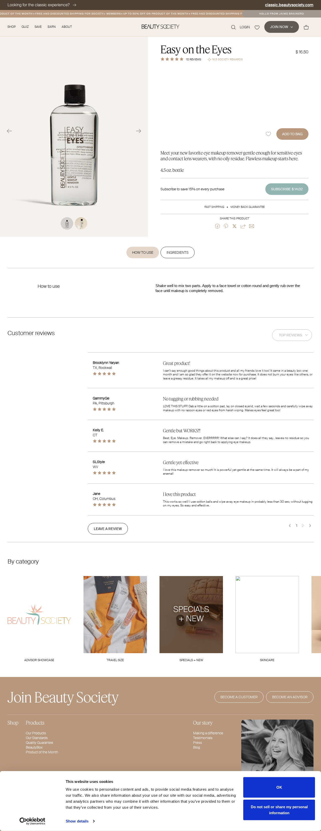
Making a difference (208, 733)
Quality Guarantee (39, 742)
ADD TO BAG (292, 134)
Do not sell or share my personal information (279, 809)
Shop (12, 27)
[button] (9, 130)
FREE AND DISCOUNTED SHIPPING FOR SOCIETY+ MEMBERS (72, 13)
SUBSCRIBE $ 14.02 (287, 189)
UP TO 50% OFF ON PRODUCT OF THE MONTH (150, 13)
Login (245, 27)
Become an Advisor (289, 697)
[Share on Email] (252, 226)
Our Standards (37, 738)
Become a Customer (239, 697)
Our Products (36, 733)
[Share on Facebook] (217, 226)
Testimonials (202, 738)
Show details (77, 821)
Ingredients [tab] (178, 252)
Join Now (279, 27)
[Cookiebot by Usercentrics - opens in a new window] (32, 821)
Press (197, 742)
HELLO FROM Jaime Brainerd (281, 14)
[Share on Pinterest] (226, 226)
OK (279, 787)
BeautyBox (34, 747)
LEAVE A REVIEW (108, 528)
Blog (196, 747)
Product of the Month (42, 752)
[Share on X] (234, 226)
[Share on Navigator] (243, 226)
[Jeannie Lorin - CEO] (277, 759)
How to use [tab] (142, 252)
